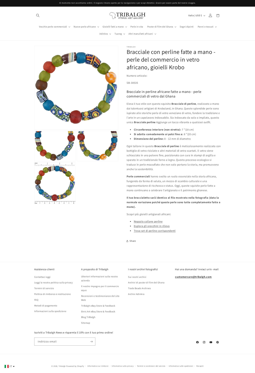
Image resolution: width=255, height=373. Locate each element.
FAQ (36, 299)
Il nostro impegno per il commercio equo (100, 288)
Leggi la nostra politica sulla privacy (53, 282)
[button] (38, 15)
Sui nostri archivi (137, 276)
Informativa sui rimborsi (97, 366)
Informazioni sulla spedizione (50, 311)
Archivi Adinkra (136, 293)
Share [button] (133, 240)
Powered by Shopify (75, 366)
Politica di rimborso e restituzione (52, 293)
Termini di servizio (44, 288)
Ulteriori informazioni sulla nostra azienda (99, 278)
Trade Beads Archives (139, 288)
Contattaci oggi (42, 276)
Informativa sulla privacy (123, 366)
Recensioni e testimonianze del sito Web (100, 297)
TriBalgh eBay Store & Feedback (98, 305)
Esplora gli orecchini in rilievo (152, 226)
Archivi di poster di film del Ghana (146, 282)
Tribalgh (62, 366)
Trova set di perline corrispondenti (155, 230)
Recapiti (199, 366)
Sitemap (85, 322)
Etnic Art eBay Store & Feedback (98, 311)
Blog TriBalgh (88, 317)
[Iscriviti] (91, 342)
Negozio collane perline (148, 221)
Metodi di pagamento (45, 305)
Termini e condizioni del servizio (151, 366)
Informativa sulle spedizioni (181, 366)
